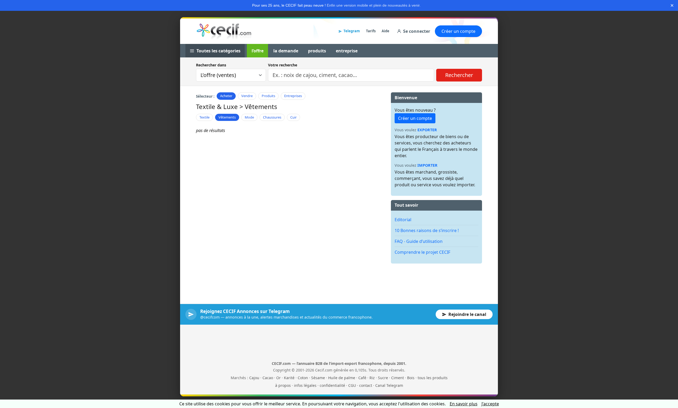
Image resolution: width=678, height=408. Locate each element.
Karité (289, 377)
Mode (249, 117)
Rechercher (459, 75)
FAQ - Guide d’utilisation (419, 241)
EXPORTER (427, 129)
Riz (372, 377)
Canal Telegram (389, 385)
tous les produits (433, 377)
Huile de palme (341, 377)
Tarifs (371, 31)
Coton (303, 377)
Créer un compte (458, 31)
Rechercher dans (211, 64)
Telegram (352, 31)
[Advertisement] (436, 280)
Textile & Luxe (217, 106)
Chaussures (272, 117)
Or (278, 377)
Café (362, 377)
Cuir (293, 117)
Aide (385, 31)
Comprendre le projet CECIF (422, 252)
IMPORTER (427, 165)
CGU (352, 385)
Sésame (318, 377)
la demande (285, 51)
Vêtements (227, 117)
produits (317, 51)
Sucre (383, 377)
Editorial (403, 220)
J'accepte (490, 404)
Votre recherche (282, 64)
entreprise (347, 51)
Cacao (267, 377)
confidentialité (332, 385)
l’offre (258, 51)
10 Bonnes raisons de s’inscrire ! (427, 230)
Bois (410, 377)
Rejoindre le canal (467, 314)
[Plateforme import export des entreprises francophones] (224, 31)
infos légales (305, 385)
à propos (283, 385)
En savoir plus (464, 404)
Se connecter (416, 31)
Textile (204, 117)
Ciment (397, 377)
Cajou (254, 377)
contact (365, 385)
